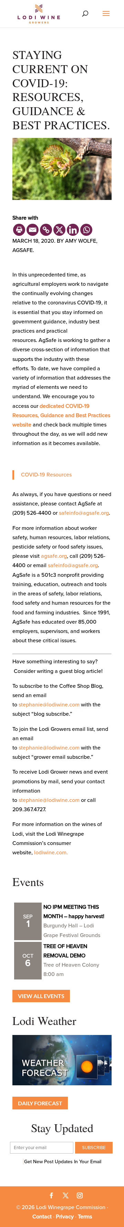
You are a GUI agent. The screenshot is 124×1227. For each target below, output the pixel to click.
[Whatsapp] (86, 230)
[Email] (33, 230)
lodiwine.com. (51, 852)
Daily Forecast (40, 1103)
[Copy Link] (46, 230)
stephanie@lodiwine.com (49, 704)
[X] (59, 230)
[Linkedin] (73, 230)
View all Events (41, 996)
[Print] (19, 230)
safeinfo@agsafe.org (84, 513)
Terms (85, 1216)
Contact (42, 1216)
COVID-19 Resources (46, 474)
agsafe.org (54, 556)
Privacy (65, 1216)
